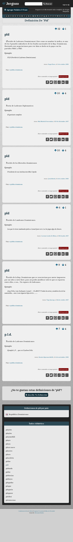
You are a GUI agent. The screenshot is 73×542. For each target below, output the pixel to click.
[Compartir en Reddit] (59, 82)
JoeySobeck (51, 178)
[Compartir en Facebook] (47, 82)
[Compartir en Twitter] (51, 82)
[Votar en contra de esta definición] (63, 28)
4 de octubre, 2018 (62, 178)
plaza (8, 444)
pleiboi (9, 497)
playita (9, 430)
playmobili (10, 437)
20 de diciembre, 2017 (61, 121)
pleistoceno (11, 500)
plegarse (9, 493)
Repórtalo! (64, 76)
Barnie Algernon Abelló (46, 357)
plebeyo (9, 479)
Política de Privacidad (50, 511)
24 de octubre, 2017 (62, 300)
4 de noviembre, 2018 (61, 357)
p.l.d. (8, 334)
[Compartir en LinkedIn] (63, 82)
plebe (8, 472)
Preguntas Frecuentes (38, 511)
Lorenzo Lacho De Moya (49, 236)
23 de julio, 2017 (63, 236)
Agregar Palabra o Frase (17, 10)
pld (7, 34)
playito (9, 433)
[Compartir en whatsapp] (55, 82)
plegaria (9, 490)
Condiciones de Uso (23, 511)
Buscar (48, 4)
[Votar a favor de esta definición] (56, 28)
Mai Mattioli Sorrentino (45, 121)
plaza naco (10, 447)
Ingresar (65, 5)
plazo (8, 454)
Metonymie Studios (39, 512)
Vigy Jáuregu (51, 300)
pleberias (10, 476)
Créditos (31, 511)
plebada (9, 468)
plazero (9, 451)
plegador (9, 483)
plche (8, 461)
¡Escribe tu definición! (37, 395)
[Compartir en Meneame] (66, 82)
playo (8, 440)
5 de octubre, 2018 (62, 64)
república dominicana (15, 70)
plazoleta (10, 458)
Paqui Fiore (51, 64)
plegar (8, 486)
